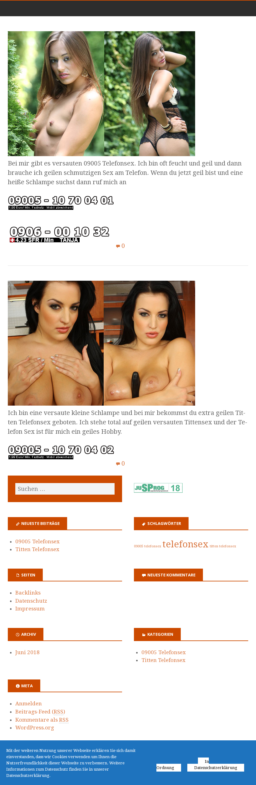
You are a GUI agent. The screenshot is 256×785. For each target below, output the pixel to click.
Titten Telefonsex (37, 549)
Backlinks (28, 593)
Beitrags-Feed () (40, 711)
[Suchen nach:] (65, 489)
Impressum (30, 608)
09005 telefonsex (147, 546)
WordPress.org (34, 727)
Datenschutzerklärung (215, 767)
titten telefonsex (223, 546)
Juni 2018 (27, 652)
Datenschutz (31, 601)
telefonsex (185, 544)
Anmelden (28, 703)
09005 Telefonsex (37, 541)
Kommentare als (42, 720)
